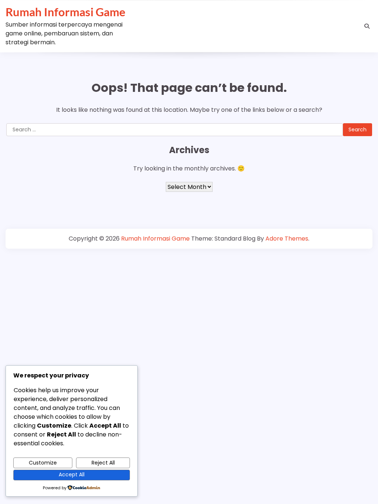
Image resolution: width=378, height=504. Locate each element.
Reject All (103, 462)
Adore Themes (286, 238)
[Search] (366, 26)
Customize (43, 462)
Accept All (72, 474)
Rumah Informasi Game (66, 12)
